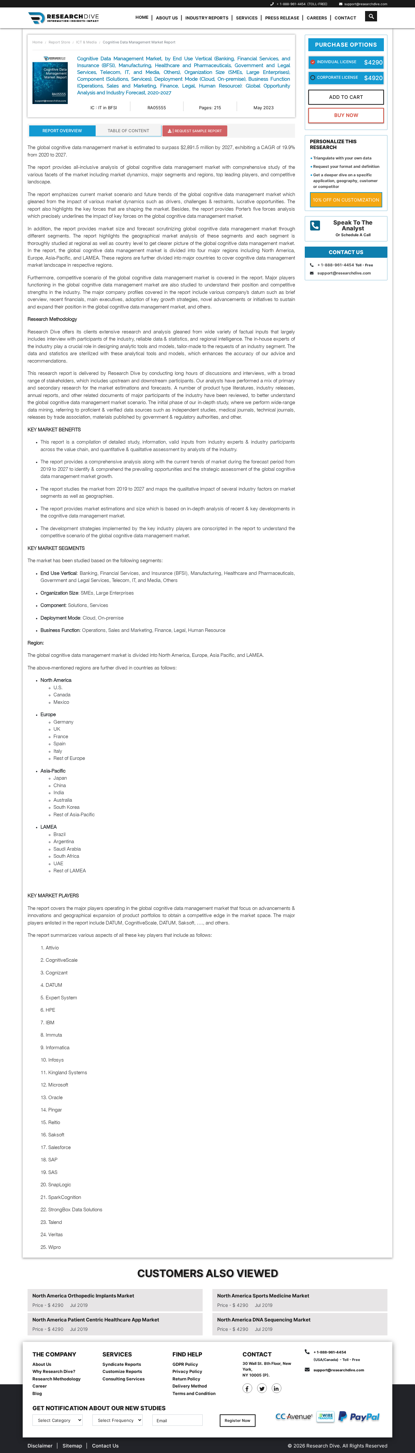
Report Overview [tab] (62, 130)
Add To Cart (346, 97)
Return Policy (186, 1378)
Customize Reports (122, 1371)
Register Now (237, 1420)
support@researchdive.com (364, 4)
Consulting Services (123, 1378)
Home (142, 17)
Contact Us (105, 1446)
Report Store (59, 42)
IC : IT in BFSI (103, 107)
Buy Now (346, 115)
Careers (317, 17)
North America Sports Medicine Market (263, 1296)
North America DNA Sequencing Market (264, 1320)
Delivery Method (189, 1386)
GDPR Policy (185, 1364)
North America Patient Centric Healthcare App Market (95, 1320)
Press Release (282, 17)
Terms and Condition (194, 1393)
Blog (37, 1393)
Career (39, 1386)
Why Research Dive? (53, 1371)
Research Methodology (56, 1378)
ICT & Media (86, 42)
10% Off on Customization (346, 200)
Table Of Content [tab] (128, 130)
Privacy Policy (187, 1371)
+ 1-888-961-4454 (291, 4)
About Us (167, 17)
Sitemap (72, 1446)
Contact (345, 17)
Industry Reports (207, 17)
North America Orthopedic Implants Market (83, 1296)
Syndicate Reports (121, 1364)
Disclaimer (40, 1446)
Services (247, 17)
